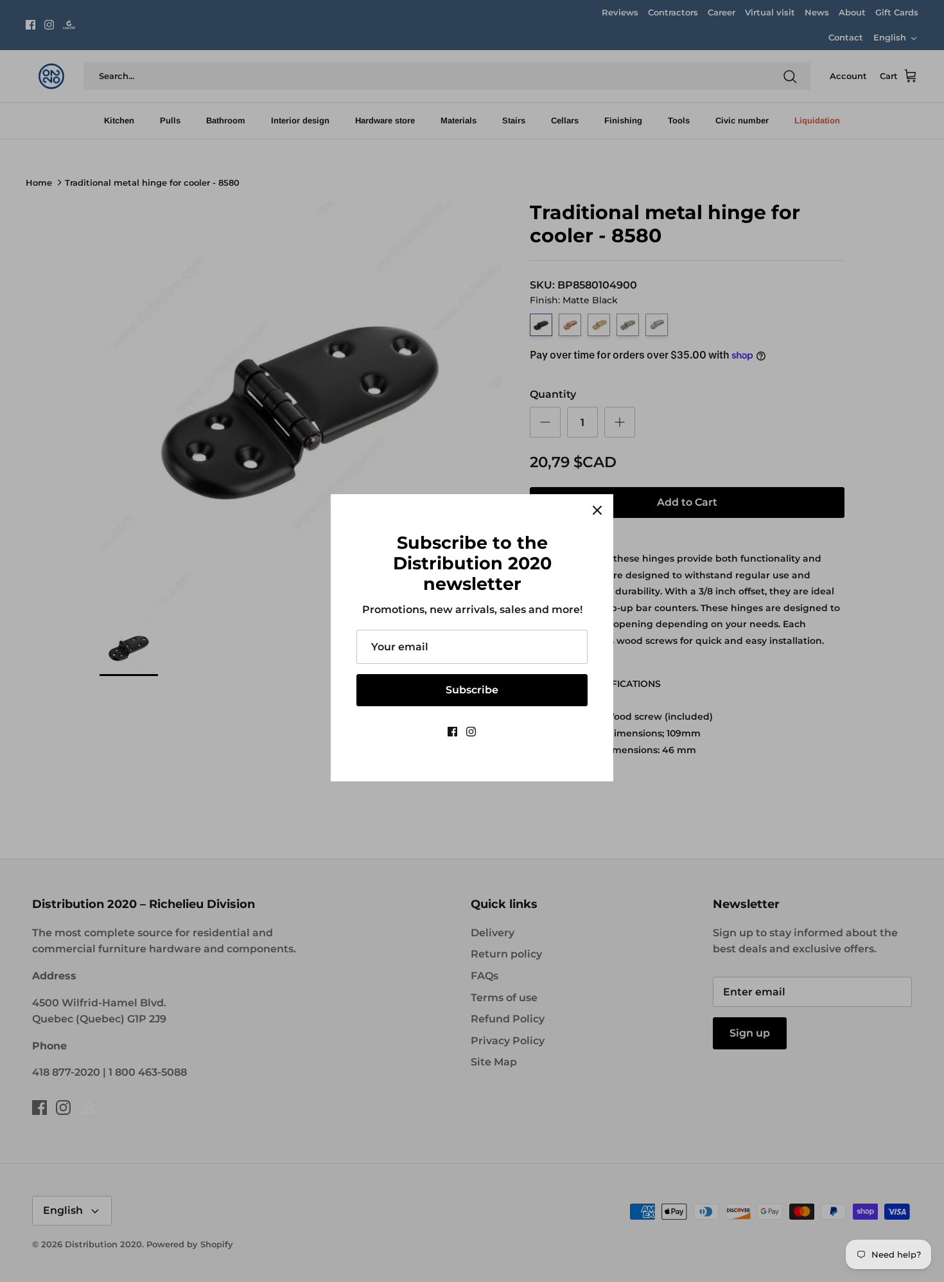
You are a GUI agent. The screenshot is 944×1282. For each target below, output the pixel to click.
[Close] (597, 510)
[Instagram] (471, 731)
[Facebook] (452, 731)
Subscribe (472, 690)
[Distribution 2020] (491, 731)
